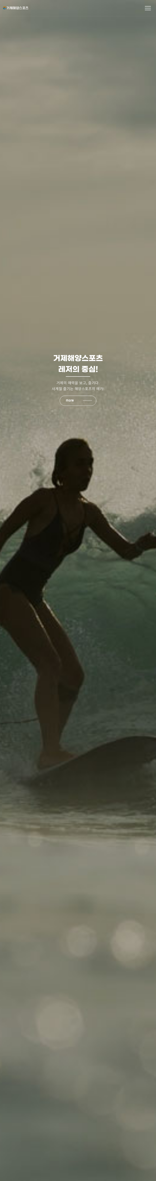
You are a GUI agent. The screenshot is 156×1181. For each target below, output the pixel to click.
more (70, 400)
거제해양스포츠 (39, 8)
